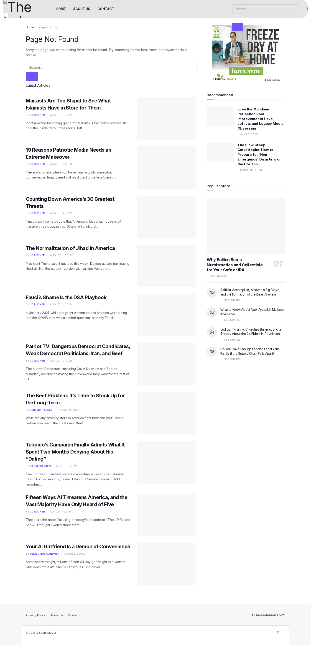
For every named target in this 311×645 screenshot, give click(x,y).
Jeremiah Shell (41, 409)
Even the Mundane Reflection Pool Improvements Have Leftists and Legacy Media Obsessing (260, 118)
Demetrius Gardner (44, 553)
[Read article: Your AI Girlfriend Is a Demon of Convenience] (166, 564)
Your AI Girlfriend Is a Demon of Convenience (78, 546)
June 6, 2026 (249, 134)
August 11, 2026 (60, 255)
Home (30, 27)
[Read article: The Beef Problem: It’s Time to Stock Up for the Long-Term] (166, 413)
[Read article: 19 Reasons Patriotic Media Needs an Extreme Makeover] (166, 167)
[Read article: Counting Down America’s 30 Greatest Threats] (166, 217)
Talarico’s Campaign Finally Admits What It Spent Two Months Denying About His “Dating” (75, 452)
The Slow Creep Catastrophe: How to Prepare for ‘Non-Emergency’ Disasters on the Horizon (259, 154)
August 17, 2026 (60, 164)
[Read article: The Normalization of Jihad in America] (166, 266)
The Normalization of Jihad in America (70, 248)
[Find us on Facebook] (271, 632)
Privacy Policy (36, 615)
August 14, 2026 (61, 213)
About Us (56, 615)
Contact (73, 615)
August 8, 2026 (66, 466)
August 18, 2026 (61, 115)
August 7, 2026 (60, 511)
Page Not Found (49, 27)
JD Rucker (37, 115)
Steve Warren (40, 466)
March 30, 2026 (251, 170)
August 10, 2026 (61, 360)
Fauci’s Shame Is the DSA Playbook (66, 297)
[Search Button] (237, 27)
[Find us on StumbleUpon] (284, 632)
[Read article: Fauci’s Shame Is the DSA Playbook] (166, 315)
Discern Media (46, 632)
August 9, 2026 (68, 409)
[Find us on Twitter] (278, 632)
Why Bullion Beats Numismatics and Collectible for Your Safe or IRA (235, 264)
